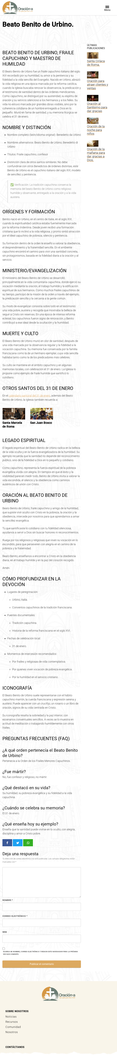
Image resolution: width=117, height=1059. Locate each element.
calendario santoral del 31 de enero (29, 395)
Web (4, 932)
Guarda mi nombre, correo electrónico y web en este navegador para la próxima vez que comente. (40, 953)
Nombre (7, 900)
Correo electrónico (15, 916)
